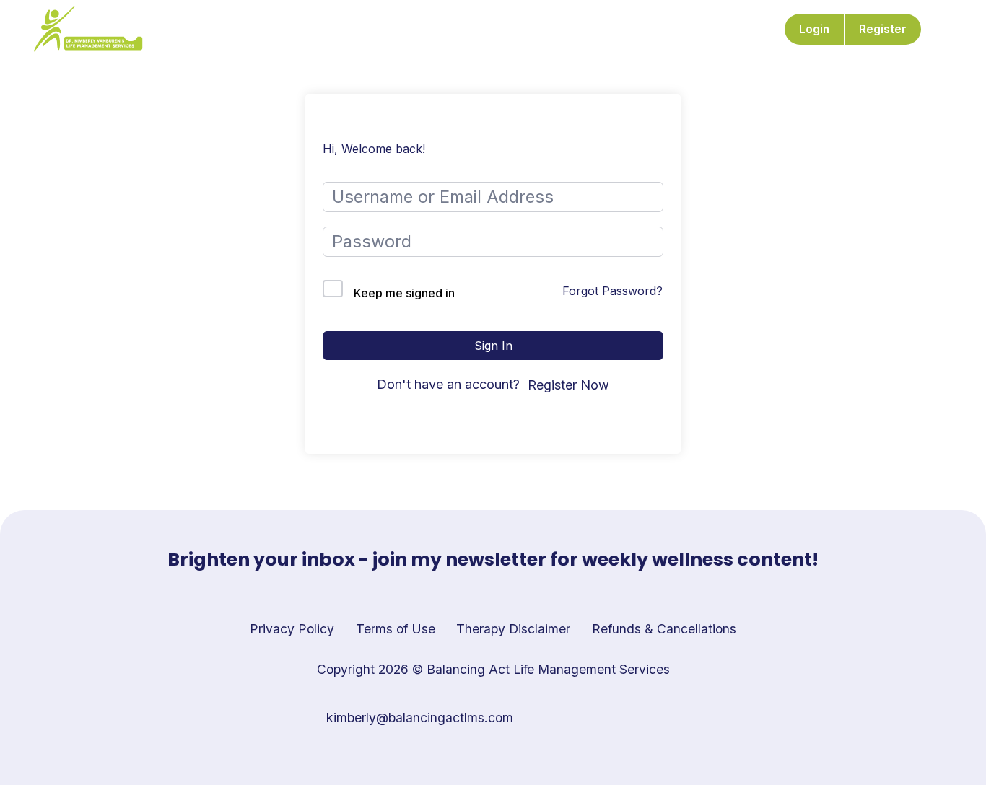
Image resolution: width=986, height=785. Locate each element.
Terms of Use (395, 628)
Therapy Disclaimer (513, 628)
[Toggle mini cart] (945, 29)
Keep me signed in (404, 293)
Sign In (493, 345)
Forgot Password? (612, 291)
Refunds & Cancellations (664, 628)
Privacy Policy (292, 628)
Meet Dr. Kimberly (229, 29)
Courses (436, 29)
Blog (654, 29)
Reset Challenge (345, 29)
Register (883, 29)
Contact (710, 29)
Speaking (595, 29)
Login (814, 29)
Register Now (568, 384)
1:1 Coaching (514, 29)
